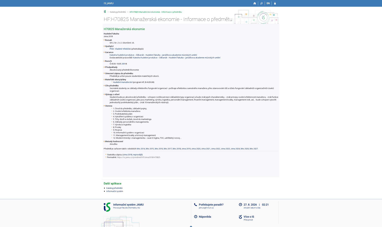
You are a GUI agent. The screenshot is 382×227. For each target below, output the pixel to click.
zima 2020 (195, 148)
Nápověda (205, 216)
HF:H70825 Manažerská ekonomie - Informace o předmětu (156, 12)
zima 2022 (215, 148)
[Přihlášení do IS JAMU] (275, 3)
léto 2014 (141, 148)
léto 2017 (168, 148)
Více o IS (249, 216)
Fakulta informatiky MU (131, 208)
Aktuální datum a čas (252, 208)
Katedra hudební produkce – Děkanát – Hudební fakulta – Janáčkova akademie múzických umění (153, 55)
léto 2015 (150, 148)
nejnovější (137, 154)
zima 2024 (235, 148)
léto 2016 (159, 148)
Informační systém (114, 191)
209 (123, 63)
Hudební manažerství (123, 82)
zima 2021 (205, 148)
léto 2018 (177, 148)
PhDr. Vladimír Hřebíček (120, 48)
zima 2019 (186, 148)
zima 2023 (225, 148)
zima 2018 (127, 154)
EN (268, 3)
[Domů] (254, 3)
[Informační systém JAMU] (105, 11)
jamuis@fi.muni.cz (206, 208)
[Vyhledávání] (261, 3)
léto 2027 (254, 148)
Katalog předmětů (118, 12)
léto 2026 (245, 148)
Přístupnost (248, 220)
